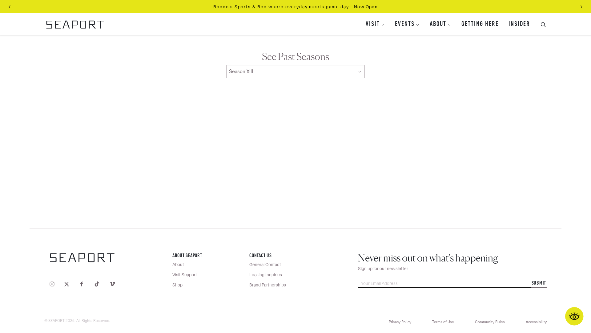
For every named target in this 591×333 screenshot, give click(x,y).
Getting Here (480, 24)
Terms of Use (443, 322)
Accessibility (536, 322)
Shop (177, 284)
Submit (539, 283)
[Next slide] (581, 7)
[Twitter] (66, 283)
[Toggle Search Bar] (541, 24)
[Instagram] (53, 283)
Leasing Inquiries (265, 274)
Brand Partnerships (267, 284)
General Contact (265, 264)
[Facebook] (81, 283)
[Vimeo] (111, 283)
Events (405, 24)
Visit (373, 24)
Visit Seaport (184, 274)
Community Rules (490, 322)
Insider (519, 24)
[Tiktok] (97, 283)
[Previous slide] (10, 7)
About (438, 24)
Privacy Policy (400, 322)
